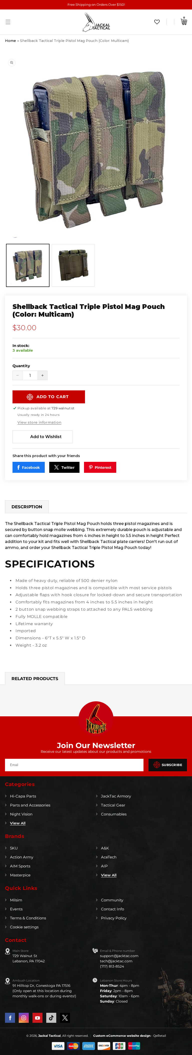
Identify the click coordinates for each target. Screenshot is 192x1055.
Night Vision (21, 814)
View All (18, 823)
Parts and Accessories (30, 805)
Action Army (21, 857)
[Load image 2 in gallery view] (73, 265)
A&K (105, 848)
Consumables (113, 814)
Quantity (21, 365)
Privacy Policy (113, 918)
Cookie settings (24, 927)
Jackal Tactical (49, 1036)
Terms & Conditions (28, 918)
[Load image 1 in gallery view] (27, 265)
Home (10, 40)
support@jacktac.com (119, 956)
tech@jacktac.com (116, 961)
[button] (8, 21)
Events (16, 909)
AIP (104, 866)
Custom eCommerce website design (122, 1036)
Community (112, 900)
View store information (39, 422)
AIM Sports (20, 866)
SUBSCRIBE (172, 765)
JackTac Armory (116, 796)
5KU (14, 848)
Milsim (16, 900)
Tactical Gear (113, 805)
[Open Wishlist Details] (157, 22)
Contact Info (112, 909)
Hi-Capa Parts (23, 796)
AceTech (108, 857)
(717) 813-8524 (112, 966)
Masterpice (20, 875)
